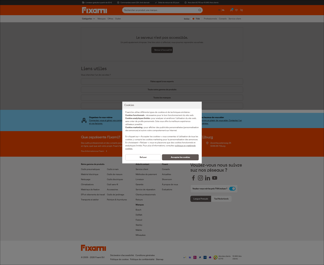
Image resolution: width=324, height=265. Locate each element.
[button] (180, 157)
